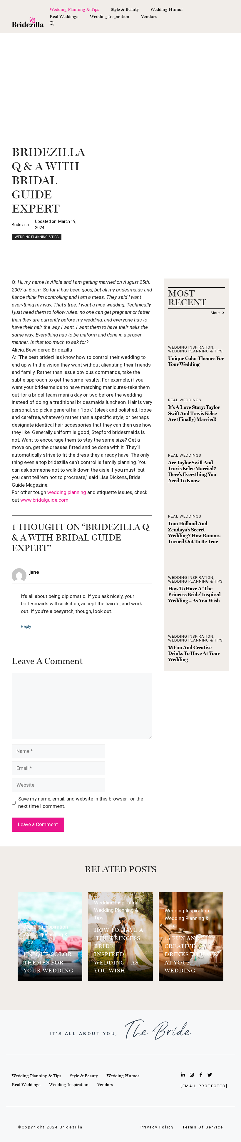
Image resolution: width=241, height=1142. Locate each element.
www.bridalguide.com (44, 500)
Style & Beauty (125, 9)
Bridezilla (20, 224)
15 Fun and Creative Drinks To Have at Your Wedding (194, 653)
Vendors (149, 16)
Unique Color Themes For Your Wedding (196, 361)
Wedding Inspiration (109, 16)
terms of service (203, 1127)
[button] (52, 23)
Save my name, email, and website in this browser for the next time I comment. (80, 802)
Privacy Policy (157, 1127)
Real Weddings (64, 16)
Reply (26, 626)
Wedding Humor (166, 9)
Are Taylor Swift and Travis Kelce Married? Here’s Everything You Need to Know (192, 471)
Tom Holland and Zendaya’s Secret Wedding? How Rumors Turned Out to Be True (194, 532)
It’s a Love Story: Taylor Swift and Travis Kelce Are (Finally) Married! (194, 413)
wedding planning (66, 492)
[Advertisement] (120, 77)
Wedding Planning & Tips (74, 9)
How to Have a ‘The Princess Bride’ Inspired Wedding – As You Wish (194, 595)
